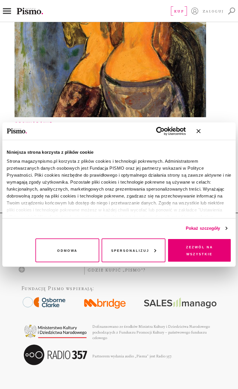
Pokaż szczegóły (203, 228)
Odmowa (67, 250)
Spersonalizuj (130, 250)
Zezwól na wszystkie (199, 250)
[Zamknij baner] (213, 131)
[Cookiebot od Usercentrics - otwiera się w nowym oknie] (160, 131)
